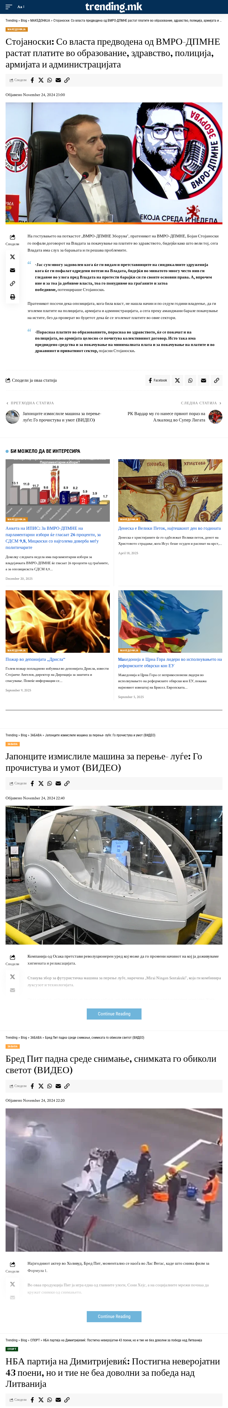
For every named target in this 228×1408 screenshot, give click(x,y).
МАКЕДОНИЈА (17, 29)
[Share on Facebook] (32, 80)
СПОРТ (12, 1349)
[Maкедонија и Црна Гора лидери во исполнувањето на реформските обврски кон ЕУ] (170, 621)
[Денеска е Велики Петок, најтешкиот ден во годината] (170, 490)
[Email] (58, 80)
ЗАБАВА (13, 744)
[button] (10, 7)
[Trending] (114, 7)
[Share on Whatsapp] (49, 80)
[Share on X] (41, 80)
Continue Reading (114, 1014)
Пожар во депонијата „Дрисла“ (35, 659)
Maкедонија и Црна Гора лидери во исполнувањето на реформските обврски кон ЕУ (170, 662)
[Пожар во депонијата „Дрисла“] (58, 621)
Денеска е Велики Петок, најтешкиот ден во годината (169, 528)
